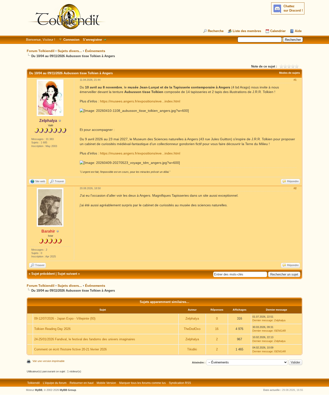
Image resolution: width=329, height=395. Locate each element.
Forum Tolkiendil (40, 51)
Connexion (71, 39)
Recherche (216, 31)
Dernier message (262, 320)
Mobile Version (106, 383)
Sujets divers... (70, 51)
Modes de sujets (289, 72)
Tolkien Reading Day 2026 (52, 329)
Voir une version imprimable (49, 361)
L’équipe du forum (54, 383)
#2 (295, 188)
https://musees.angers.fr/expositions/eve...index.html (140, 101)
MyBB (38, 389)
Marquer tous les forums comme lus (142, 383)
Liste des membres (247, 31)
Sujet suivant (67, 273)
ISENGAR (280, 330)
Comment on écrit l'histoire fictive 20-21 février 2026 (70, 349)
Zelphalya (192, 318)
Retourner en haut (81, 383)
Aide (298, 31)
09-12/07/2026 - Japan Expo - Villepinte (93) (64, 318)
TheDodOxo (192, 329)
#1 (295, 79)
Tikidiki (192, 349)
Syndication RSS (180, 383)
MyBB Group (68, 389)
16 (216, 329)
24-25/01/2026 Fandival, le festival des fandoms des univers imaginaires (84, 339)
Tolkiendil (33, 383)
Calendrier (278, 31)
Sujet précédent (43, 273)
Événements (95, 51)
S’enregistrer (92, 39)
